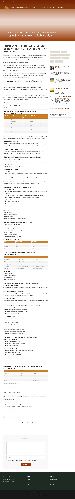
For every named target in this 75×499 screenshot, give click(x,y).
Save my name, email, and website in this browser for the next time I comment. (22, 460)
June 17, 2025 (13, 32)
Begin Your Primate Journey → (9, 409)
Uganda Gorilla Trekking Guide (62, 108)
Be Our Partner (29, 484)
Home (12, 7)
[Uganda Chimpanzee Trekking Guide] (52, 98)
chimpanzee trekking (51, 32)
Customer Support (53, 479)
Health (59, 58)
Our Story (28, 479)
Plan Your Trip (53, 7)
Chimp (39, 32)
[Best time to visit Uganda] (52, 80)
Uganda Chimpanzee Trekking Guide (63, 96)
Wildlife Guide (34, 7)
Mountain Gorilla (65, 58)
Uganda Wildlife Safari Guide (61, 88)
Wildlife (61, 61)
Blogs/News (60, 7)
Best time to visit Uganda (60, 77)
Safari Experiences (44, 7)
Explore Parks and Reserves (22, 7)
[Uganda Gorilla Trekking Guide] (52, 110)
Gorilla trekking (22, 32)
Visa (56, 61)
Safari (52, 61)
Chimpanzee (43, 32)
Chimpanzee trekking (30, 32)
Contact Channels (53, 484)
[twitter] (60, 1)
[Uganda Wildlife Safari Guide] (52, 90)
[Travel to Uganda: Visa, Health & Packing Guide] (52, 68)
